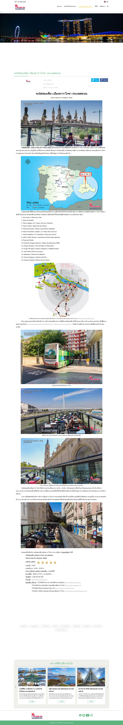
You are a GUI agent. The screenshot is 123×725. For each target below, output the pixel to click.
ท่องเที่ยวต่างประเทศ (27, 41)
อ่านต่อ (32, 701)
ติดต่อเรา (102, 6)
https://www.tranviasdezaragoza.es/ (76, 591)
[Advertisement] (61, 56)
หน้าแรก (59, 6)
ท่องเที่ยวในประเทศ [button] (69, 6)
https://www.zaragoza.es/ (40, 579)
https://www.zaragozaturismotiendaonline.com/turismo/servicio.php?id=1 (49, 324)
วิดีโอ (96, 6)
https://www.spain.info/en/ (73, 582)
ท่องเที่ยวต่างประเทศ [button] (85, 6)
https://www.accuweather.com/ (64, 588)
